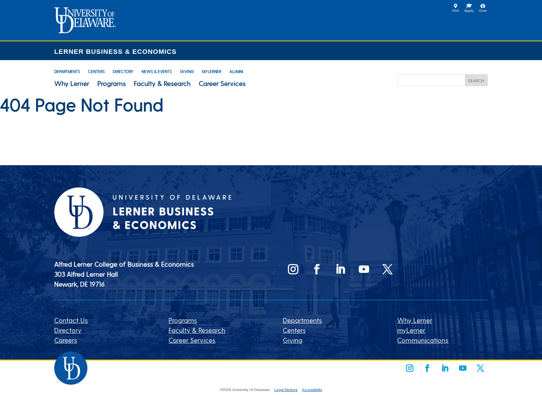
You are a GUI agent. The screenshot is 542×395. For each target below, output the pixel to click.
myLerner (211, 71)
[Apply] (85, 30)
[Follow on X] (387, 269)
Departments (67, 71)
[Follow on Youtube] (364, 269)
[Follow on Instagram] (293, 269)
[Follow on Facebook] (316, 269)
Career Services (222, 83)
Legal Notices (286, 390)
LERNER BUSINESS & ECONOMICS (115, 51)
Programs (111, 83)
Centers (96, 71)
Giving (187, 71)
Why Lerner (71, 83)
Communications (422, 340)
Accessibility (312, 390)
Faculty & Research (162, 83)
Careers (65, 340)
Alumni (236, 71)
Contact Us (71, 320)
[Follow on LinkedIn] (340, 269)
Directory (123, 71)
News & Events (157, 71)
